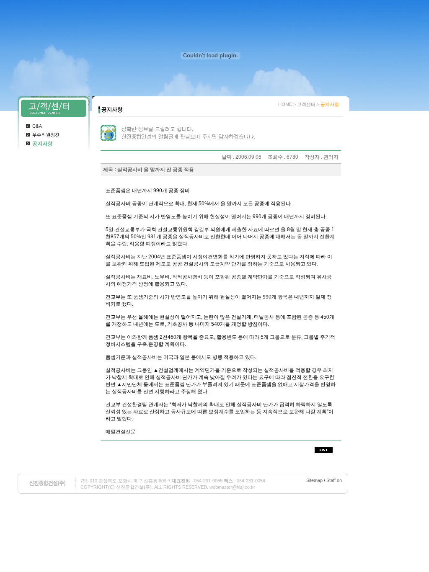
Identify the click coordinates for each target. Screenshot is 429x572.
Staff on (334, 480)
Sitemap (314, 480)
